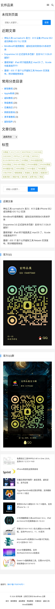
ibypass (35, 156)
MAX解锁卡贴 (8, 168)
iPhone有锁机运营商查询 (27, 469)
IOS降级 (25, 160)
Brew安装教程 (27, 604)
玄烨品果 (7, 5)
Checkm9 (7, 156)
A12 (12, 152)
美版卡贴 (15, 177)
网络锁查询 (9, 112)
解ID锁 (24, 177)
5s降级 (5, 152)
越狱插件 (8, 121)
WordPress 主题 (39, 596)
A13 (17, 152)
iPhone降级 (45, 164)
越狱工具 (46, 601)
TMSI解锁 (41, 168)
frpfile (16, 156)
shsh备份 (31, 168)
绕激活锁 (6, 177)
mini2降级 (20, 168)
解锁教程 (8, 88)
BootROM (26, 152)
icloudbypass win (11, 160)
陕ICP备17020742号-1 (15, 584)
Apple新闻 (9, 93)
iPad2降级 (7, 164)
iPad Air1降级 (19, 164)
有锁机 (27, 172)
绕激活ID (44, 172)
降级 (41, 177)
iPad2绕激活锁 (36, 160)
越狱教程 (8, 98)
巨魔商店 (8, 107)
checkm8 (37, 152)
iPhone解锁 (33, 164)
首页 (7, 601)
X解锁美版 (18, 172)
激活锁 (35, 172)
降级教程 (8, 102)
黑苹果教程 (9, 116)
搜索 (46, 22)
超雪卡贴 (33, 177)
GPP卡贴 (26, 156)
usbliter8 (7, 172)
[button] (48, 5)
